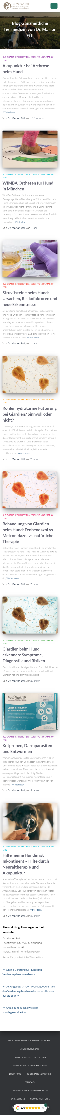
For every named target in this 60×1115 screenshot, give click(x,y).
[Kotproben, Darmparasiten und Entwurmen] (30, 711)
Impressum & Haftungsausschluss (30, 1090)
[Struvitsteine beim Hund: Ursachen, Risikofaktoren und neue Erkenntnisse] (30, 258)
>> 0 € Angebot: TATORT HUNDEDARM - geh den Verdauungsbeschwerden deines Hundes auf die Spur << (28, 991)
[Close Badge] (45, 1105)
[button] (6, 1109)
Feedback (30, 1082)
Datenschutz (17, 1099)
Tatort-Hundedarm (30, 1049)
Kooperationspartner (38, 1074)
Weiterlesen (9, 112)
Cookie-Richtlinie (40, 1099)
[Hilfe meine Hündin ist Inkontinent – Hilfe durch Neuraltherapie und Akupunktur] (30, 821)
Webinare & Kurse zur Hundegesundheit (30, 1040)
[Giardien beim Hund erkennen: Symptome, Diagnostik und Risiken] (30, 615)
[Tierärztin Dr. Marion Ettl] (17, 6)
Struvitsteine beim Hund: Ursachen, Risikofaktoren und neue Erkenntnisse (29, 298)
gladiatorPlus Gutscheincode (30, 1065)
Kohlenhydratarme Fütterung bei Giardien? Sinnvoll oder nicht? (29, 414)
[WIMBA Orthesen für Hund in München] (30, 149)
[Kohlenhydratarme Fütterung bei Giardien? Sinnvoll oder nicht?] (30, 374)
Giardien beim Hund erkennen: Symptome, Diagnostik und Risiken (23, 654)
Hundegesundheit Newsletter (30, 1057)
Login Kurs (15, 1074)
